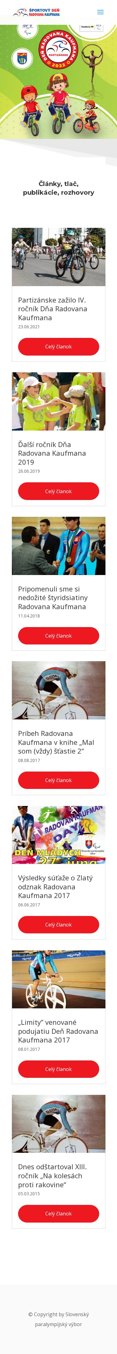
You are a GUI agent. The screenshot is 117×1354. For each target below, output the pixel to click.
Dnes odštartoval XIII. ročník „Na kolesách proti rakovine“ (52, 1175)
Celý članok (58, 346)
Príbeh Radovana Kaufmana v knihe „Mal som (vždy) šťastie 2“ (56, 741)
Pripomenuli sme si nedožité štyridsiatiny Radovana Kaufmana (53, 597)
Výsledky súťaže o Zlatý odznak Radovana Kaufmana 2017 (55, 886)
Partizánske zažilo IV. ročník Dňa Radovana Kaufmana (52, 308)
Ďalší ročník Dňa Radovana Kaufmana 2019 (52, 453)
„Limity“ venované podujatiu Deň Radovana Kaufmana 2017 (58, 1030)
